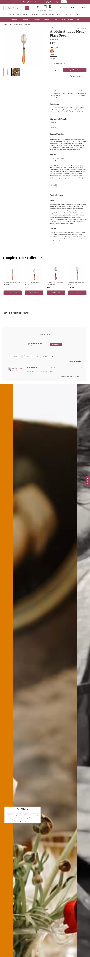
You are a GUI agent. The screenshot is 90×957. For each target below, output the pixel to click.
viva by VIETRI (22, 14)
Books (59, 14)
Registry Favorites (48, 14)
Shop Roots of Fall (59, 1)
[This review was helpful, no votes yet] (77, 377)
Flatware (46, 20)
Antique (53, 58)
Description (54, 104)
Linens (56, 20)
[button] (8, 72)
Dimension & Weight (58, 119)
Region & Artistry (57, 195)
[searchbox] (14, 356)
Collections (34, 14)
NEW (12, 14)
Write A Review (56, 344)
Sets (78, 20)
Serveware (25, 20)
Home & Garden (67, 20)
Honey (51, 51)
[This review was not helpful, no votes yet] (80, 377)
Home (5, 24)
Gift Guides (68, 14)
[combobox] (16, 8)
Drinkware (36, 20)
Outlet (78, 14)
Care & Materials (57, 134)
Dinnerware (14, 20)
